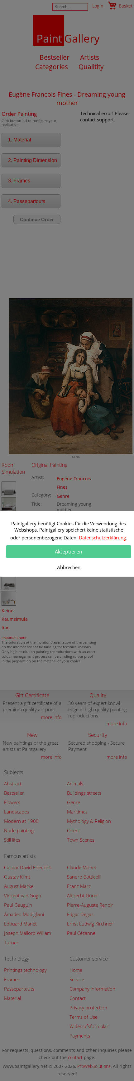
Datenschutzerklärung (102, 537)
